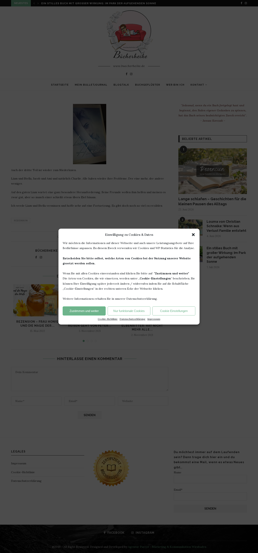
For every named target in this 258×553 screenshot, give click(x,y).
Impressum (153, 318)
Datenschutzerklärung (132, 318)
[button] (193, 235)
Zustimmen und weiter (84, 311)
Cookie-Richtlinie (108, 318)
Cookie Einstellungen (174, 311)
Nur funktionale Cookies (129, 311)
